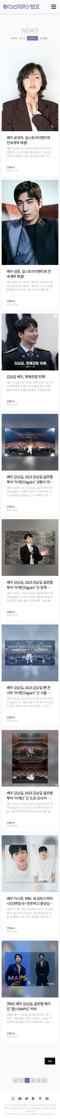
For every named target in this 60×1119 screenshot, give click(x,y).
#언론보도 (33, 38)
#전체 (14, 38)
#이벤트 (44, 38)
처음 (15, 1080)
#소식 (22, 38)
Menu (54, 6)
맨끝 (45, 1080)
